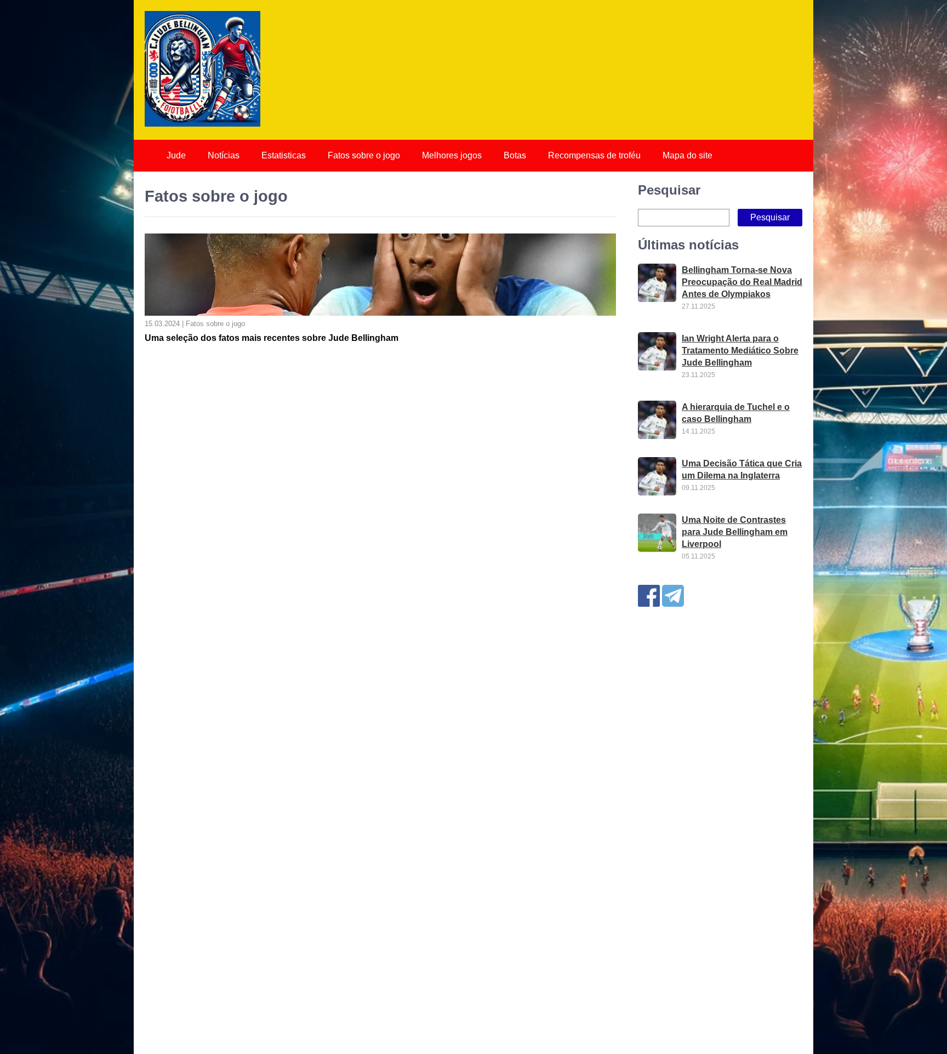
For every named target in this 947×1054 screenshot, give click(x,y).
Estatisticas (283, 155)
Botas (515, 155)
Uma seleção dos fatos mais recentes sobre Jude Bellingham (271, 338)
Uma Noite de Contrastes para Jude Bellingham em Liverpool (735, 532)
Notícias (223, 155)
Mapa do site (687, 155)
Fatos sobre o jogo (364, 155)
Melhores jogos (452, 155)
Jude (176, 155)
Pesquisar (669, 190)
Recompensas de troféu (594, 155)
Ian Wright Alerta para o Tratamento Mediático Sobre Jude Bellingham (740, 350)
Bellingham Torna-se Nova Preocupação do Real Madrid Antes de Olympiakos (742, 282)
